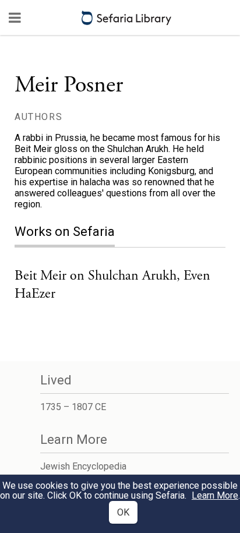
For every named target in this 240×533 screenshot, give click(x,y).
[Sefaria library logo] (126, 17)
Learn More (215, 495)
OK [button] (123, 512)
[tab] (73, 232)
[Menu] (15, 17)
